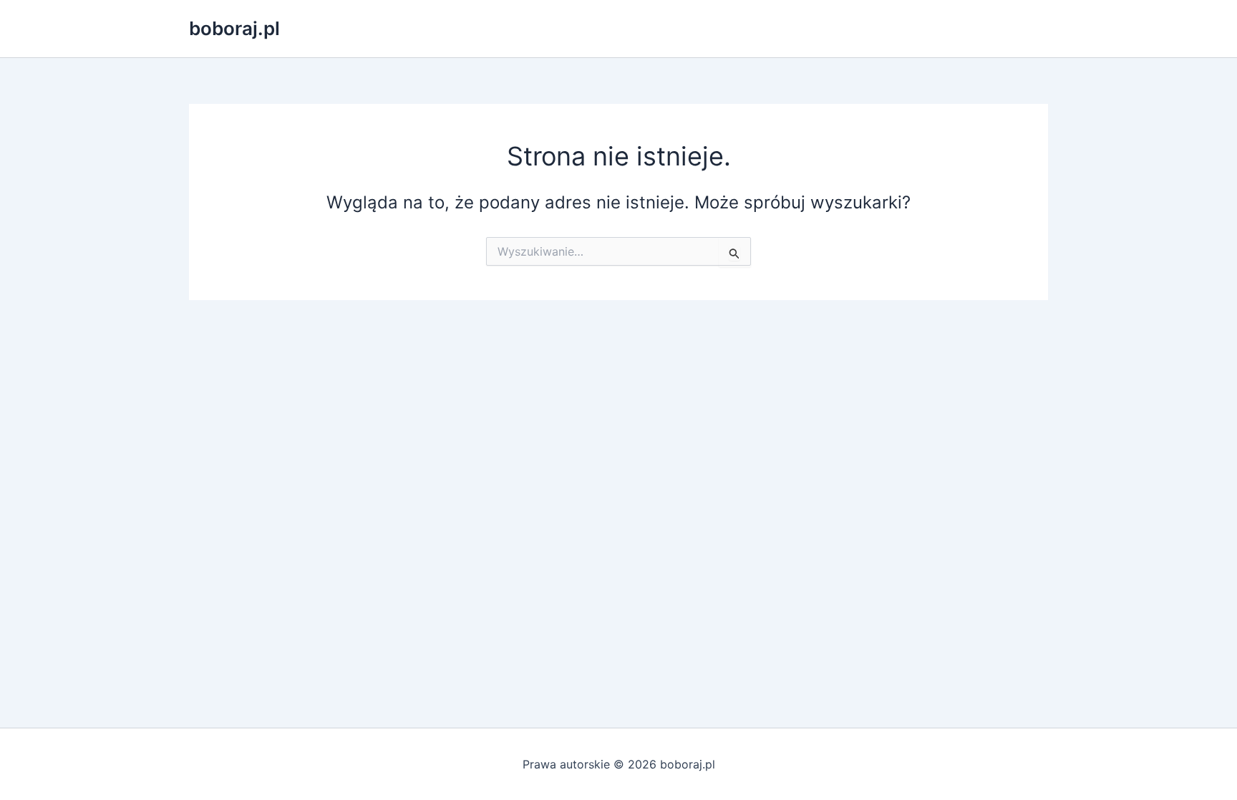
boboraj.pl (234, 28)
